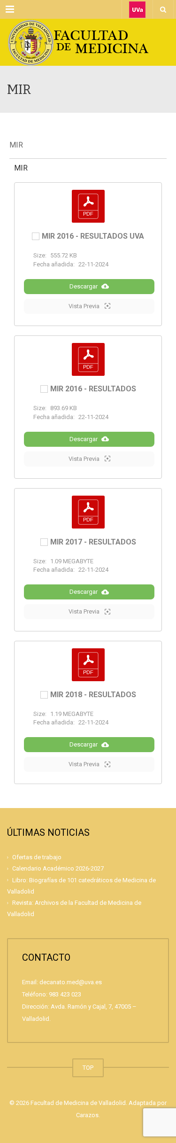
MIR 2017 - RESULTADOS (93, 542)
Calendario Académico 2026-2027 (58, 868)
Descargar (83, 286)
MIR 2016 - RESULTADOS (93, 389)
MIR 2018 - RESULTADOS (93, 695)
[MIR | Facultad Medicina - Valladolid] (88, 42)
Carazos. (88, 1115)
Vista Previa (85, 306)
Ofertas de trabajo (36, 857)
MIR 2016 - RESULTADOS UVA (93, 236)
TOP (88, 1067)
